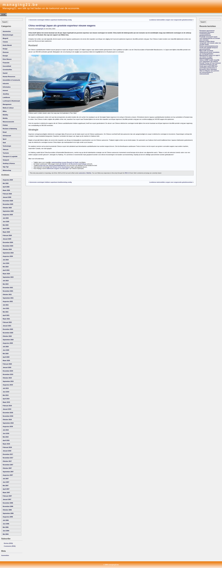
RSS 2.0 (127, 173)
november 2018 (8, 416)
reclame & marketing (10, 128)
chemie (5, 42)
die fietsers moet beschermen (60, 167)
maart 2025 (6, 232)
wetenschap (7, 170)
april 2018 (6, 440)
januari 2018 (7, 451)
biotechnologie (8, 35)
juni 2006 (6, 524)
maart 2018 (6, 444)
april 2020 (6, 357)
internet (5, 90)
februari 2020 (7, 364)
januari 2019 (7, 409)
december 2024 (8, 242)
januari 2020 (7, 367)
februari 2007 (7, 496)
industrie (6, 83)
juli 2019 (6, 388)
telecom (5, 149)
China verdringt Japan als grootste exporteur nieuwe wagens (61, 25)
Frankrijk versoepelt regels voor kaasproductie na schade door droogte (210, 38)
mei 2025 (5, 225)
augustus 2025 (8, 214)
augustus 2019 (8, 385)
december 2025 (8, 200)
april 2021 (6, 315)
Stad (4, 142)
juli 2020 (6, 346)
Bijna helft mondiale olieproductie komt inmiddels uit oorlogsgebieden (209, 52)
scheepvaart (7, 135)
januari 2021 (7, 326)
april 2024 (6, 270)
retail (5, 132)
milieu (5, 111)
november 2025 (8, 204)
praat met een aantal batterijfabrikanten (52, 165)
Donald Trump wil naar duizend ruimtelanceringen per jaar (210, 63)
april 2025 (6, 228)
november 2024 (8, 246)
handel (5, 73)
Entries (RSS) (8, 543)
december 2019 (8, 371)
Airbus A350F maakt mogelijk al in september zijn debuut (209, 60)
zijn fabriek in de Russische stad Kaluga (72, 164)
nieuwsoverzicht (8, 121)
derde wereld (7, 45)
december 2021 (8, 287)
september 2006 (8, 513)
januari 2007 (7, 499)
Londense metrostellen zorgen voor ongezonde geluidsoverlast (170, 20)
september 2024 (8, 253)
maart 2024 (6, 273)
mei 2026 (5, 183)
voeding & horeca (9, 163)
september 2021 (8, 298)
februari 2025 (7, 235)
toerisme (6, 153)
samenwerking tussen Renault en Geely (65, 162)
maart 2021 (6, 319)
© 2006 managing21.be (111, 564)
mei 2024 (5, 266)
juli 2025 (6, 218)
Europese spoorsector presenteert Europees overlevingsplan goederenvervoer (207, 33)
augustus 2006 (8, 517)
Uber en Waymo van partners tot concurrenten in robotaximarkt (209, 72)
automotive (7, 31)
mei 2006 (5, 527)
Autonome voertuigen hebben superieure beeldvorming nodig (51, 20)
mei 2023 (5, 284)
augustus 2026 (8, 180)
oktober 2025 (7, 207)
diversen (6, 52)
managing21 (39, 28)
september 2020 (8, 339)
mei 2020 (5, 353)
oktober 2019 (7, 378)
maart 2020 (6, 360)
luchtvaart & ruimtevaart (11, 101)
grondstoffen (7, 69)
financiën (6, 62)
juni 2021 (6, 308)
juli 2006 (6, 520)
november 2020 (8, 332)
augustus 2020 (8, 343)
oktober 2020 (7, 336)
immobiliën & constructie (11, 80)
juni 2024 (6, 263)
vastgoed (6, 160)
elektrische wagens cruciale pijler (57, 168)
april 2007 (6, 489)
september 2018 (8, 423)
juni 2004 (6, 530)
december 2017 (8, 454)
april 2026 (6, 187)
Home (3, 14)
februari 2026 (7, 194)
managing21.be (20, 5)
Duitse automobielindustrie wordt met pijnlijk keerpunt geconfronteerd (209, 47)
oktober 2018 (7, 419)
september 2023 (8, 277)
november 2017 (8, 458)
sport (4, 139)
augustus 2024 (8, 256)
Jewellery (6, 94)
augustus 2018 (8, 426)
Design (5, 49)
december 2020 (8, 329)
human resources (9, 76)
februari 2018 (7, 447)
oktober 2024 (7, 249)
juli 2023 (6, 280)
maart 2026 (6, 190)
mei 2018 (5, 437)
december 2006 (8, 503)
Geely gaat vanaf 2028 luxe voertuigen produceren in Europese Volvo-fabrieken (209, 67)
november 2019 (8, 374)
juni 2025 (6, 221)
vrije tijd (5, 167)
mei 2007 (5, 485)
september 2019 (8, 381)
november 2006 (8, 506)
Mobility (5, 115)
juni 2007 (6, 482)
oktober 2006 (7, 510)
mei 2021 (5, 312)
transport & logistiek (10, 156)
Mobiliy (5, 118)
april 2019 (6, 398)
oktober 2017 (7, 461)
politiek (5, 125)
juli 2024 (6, 260)
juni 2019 (6, 392)
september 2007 (8, 471)
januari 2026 (7, 197)
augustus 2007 (8, 475)
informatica (6, 87)
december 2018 (8, 412)
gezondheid (7, 66)
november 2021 (8, 291)
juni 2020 (6, 350)
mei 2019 (5, 395)
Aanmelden (5, 555)
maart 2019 (6, 402)
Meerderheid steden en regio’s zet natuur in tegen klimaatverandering (210, 57)
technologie (7, 146)
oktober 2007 (7, 468)
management (7, 104)
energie (5, 55)
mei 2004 (5, 534)
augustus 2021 (8, 301)
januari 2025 (7, 239)
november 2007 (8, 464)
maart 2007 (6, 492)
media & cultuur (8, 108)
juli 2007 (6, 478)
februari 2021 (7, 322)
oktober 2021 (7, 294)
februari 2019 (7, 405)
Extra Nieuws (7, 59)
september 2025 (8, 211)
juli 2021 (6, 305)
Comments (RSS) (10, 546)
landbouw (6, 97)
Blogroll (5, 38)
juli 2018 (6, 430)
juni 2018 (6, 433)
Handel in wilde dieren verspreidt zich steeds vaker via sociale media (210, 43)
